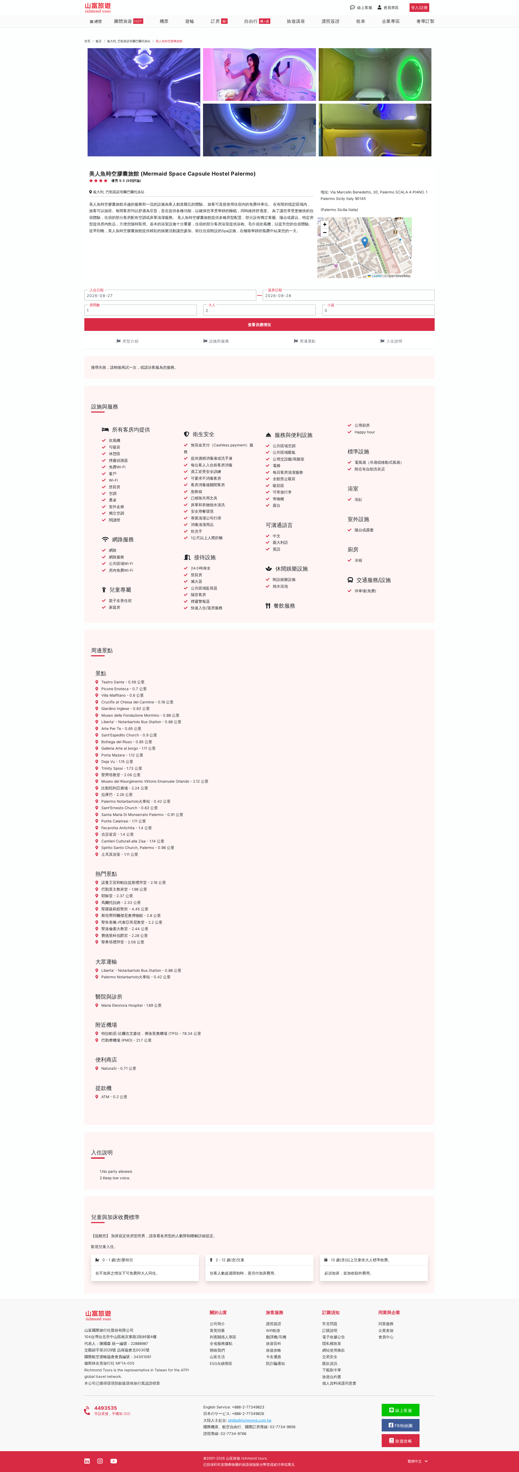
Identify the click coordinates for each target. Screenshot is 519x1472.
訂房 (219, 21)
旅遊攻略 (273, 1350)
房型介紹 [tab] (130, 341)
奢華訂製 (426, 21)
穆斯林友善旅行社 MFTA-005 (109, 1363)
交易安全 (329, 1357)
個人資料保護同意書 (339, 1383)
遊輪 (189, 21)
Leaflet (376, 275)
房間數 (94, 305)
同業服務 (386, 1324)
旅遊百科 (273, 1343)
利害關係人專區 (223, 1337)
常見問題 (329, 1324)
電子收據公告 (333, 1337)
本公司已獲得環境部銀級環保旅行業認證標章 (122, 1383)
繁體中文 (415, 1461)
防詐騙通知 (275, 1363)
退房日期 (275, 290)
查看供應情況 (259, 324)
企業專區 (391, 21)
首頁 (87, 41)
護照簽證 (331, 21)
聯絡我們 (217, 1350)
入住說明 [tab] (394, 341)
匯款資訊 (329, 1363)
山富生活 (217, 1357)
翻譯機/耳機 (276, 1337)
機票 (164, 21)
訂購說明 (329, 1330)
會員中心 (386, 1337)
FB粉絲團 (402, 1425)
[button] (364, 242)
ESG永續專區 (221, 1363)
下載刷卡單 (331, 1370)
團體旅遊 (128, 21)
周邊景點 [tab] (308, 341)
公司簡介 (217, 1324)
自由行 (256, 21)
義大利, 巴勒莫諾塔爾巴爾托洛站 (128, 41)
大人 (211, 305)
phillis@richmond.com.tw (249, 1420)
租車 (360, 21)
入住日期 (96, 290)
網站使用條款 (333, 1350)
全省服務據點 (221, 1343)
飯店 (99, 41)
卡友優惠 (273, 1357)
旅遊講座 (296, 21)
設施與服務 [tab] (219, 341)
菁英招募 (217, 1330)
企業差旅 (386, 1330)
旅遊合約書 (331, 1377)
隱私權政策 (331, 1343)
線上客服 (403, 1410)
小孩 (330, 305)
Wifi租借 (273, 1330)
